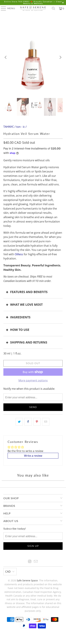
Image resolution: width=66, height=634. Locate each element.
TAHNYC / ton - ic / (15, 127)
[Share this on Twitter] (19, 422)
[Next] (60, 57)
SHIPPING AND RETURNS (28, 342)
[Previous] (6, 57)
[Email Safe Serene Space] (35, 561)
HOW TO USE (19, 330)
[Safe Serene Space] (33, 8)
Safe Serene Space (27, 580)
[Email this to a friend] (45, 422)
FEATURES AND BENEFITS (29, 292)
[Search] (53, 8)
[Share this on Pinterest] (37, 422)
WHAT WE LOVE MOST (26, 304)
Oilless (19, 254)
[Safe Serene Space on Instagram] (29, 561)
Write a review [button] (33, 456)
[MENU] (2, 8)
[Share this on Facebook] (28, 422)
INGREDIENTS (20, 317)
